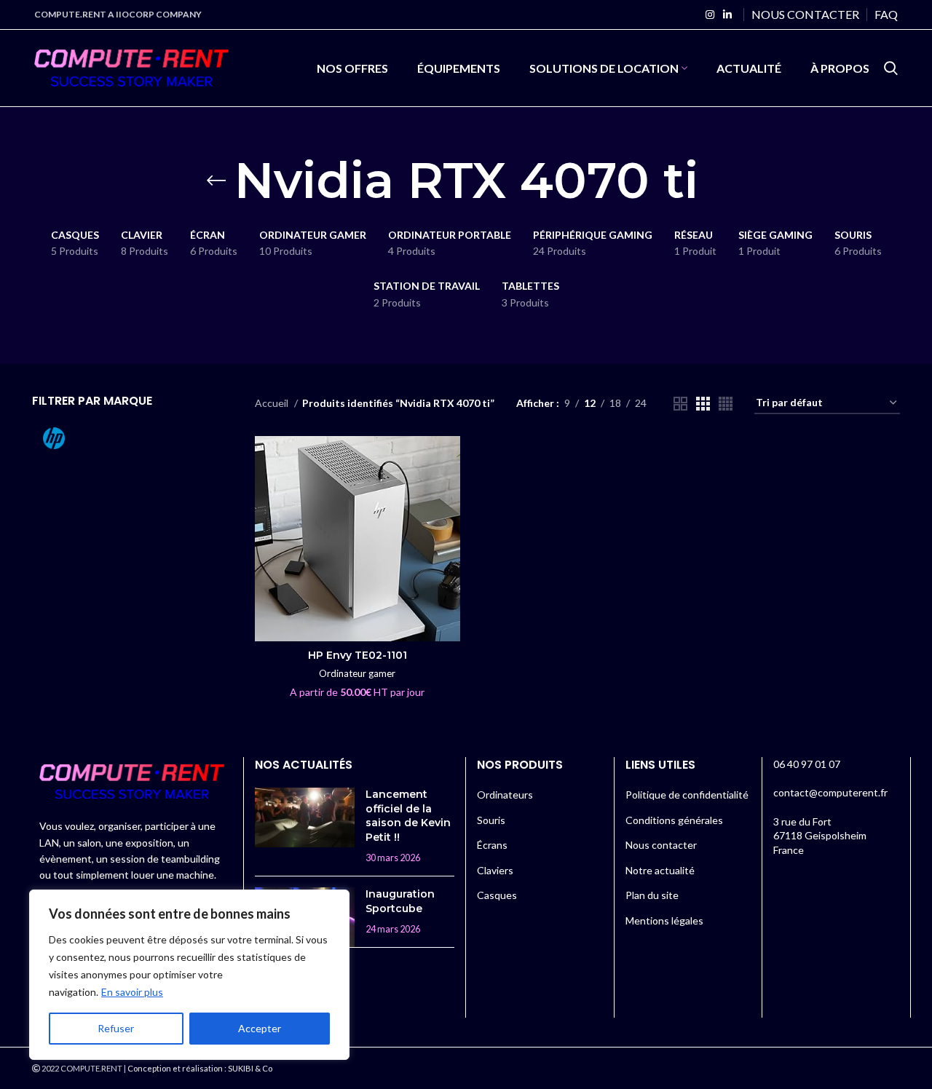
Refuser (116, 1028)
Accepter (259, 1028)
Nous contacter (661, 845)
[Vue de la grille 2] (680, 404)
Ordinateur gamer (357, 673)
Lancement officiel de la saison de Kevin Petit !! (408, 816)
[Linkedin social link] (727, 14)
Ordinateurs (505, 794)
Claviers (495, 870)
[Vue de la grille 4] (725, 404)
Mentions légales (664, 920)
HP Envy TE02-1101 (357, 655)
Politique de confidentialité (687, 794)
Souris (491, 820)
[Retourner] (216, 180)
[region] (189, 975)
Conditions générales (674, 820)
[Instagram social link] (710, 14)
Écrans (492, 845)
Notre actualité (660, 870)
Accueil (273, 403)
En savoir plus (132, 992)
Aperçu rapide (449, 459)
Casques (497, 895)
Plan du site (652, 895)
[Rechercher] (891, 68)
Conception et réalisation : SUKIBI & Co (199, 1068)
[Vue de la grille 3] (703, 404)
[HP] (79, 438)
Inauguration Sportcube (400, 901)
